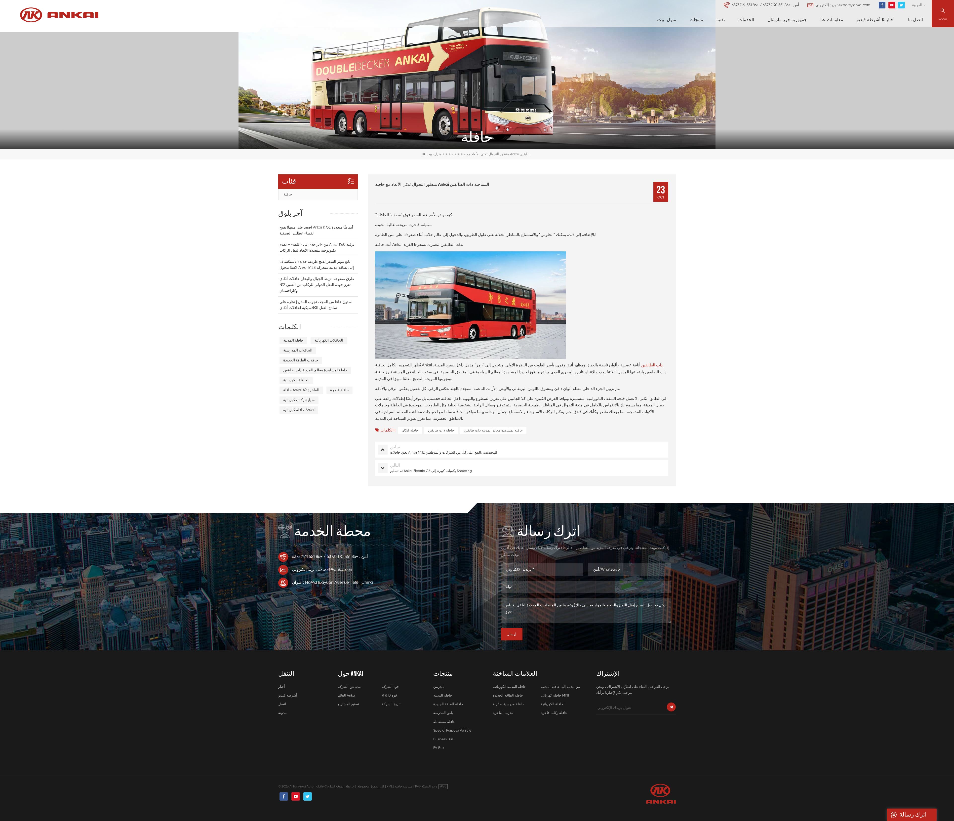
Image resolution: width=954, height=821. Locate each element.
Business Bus (443, 739)
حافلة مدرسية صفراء (508, 704)
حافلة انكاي (409, 430)
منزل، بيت (666, 20)
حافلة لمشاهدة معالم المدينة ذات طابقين (493, 430)
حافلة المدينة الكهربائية (509, 687)
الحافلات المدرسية (297, 350)
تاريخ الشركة (391, 704)
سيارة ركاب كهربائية (299, 400)
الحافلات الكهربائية (328, 340)
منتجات (696, 20)
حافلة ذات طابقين (441, 430)
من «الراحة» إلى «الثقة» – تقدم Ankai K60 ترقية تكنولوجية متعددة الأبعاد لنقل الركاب (316, 247)
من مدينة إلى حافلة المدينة (560, 687)
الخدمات (746, 20)
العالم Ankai (347, 695)
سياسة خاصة (403, 786)
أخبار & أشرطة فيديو (876, 20)
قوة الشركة (390, 687)
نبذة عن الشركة (349, 687)
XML (390, 786)
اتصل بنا (915, 20)
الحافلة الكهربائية (296, 380)
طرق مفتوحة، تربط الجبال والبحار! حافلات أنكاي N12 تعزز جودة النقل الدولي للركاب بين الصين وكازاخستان (316, 285)
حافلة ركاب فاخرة (554, 713)
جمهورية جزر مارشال (787, 20)
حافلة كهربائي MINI (555, 695)
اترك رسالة (913, 814)
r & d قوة (389, 695)
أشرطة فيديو (287, 695)
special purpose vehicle (452, 730)
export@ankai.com (854, 5)
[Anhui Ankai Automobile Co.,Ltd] (59, 14)
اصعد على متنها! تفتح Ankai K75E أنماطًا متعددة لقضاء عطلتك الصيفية (316, 230)
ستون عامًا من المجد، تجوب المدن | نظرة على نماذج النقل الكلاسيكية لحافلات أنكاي (315, 305)
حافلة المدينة (293, 340)
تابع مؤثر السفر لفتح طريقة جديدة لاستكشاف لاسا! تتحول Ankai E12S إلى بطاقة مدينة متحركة (316, 265)
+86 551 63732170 (777, 5)
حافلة (287, 194)
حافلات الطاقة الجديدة (300, 360)
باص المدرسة (443, 713)
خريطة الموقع (345, 786)
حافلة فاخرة (339, 390)
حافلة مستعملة (444, 722)
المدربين (439, 687)
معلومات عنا (831, 20)
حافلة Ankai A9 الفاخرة (301, 390)
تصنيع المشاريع (348, 704)
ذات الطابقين (651, 365)
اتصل (282, 704)
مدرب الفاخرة (503, 713)
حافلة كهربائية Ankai (299, 410)
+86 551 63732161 (745, 5)
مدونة (282, 713)
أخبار (281, 687)
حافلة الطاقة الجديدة (448, 704)
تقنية (720, 20)
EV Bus (438, 748)
